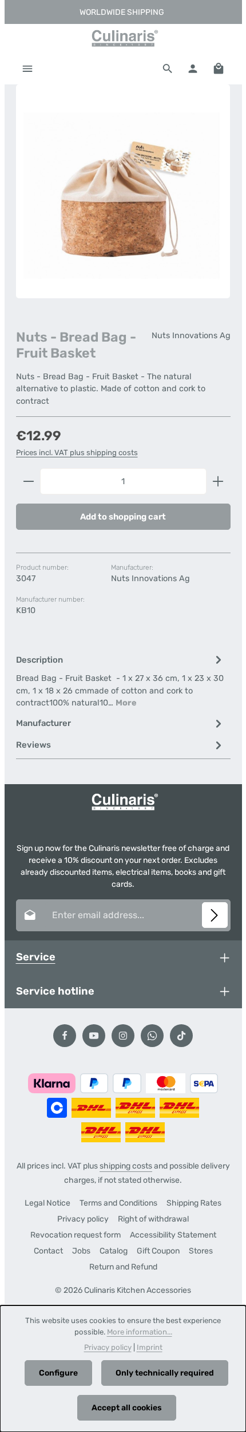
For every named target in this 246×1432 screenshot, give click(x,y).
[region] (123, 201)
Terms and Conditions (118, 1203)
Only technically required (165, 1373)
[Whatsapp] (152, 1035)
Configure (58, 1373)
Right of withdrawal (153, 1219)
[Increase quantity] (218, 481)
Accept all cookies (127, 1408)
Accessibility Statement (173, 1235)
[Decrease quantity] (28, 481)
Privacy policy (83, 1219)
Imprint (149, 1347)
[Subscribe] (215, 915)
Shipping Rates (193, 1203)
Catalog (114, 1251)
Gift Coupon (158, 1251)
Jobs (81, 1251)
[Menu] (27, 68)
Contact (48, 1251)
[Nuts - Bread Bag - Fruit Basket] (123, 191)
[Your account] (192, 68)
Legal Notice (47, 1203)
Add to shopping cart (123, 517)
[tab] (120, 680)
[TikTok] (181, 1035)
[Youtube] (93, 1035)
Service (35, 957)
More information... (139, 1332)
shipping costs (126, 1166)
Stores (201, 1251)
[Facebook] (64, 1035)
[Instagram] (123, 1035)
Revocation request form (75, 1235)
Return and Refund (123, 1267)
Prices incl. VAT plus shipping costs (77, 452)
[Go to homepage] (123, 38)
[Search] (167, 68)
